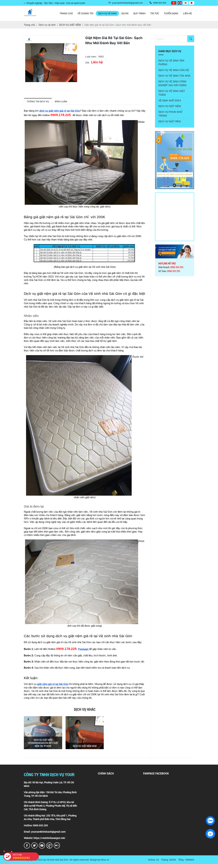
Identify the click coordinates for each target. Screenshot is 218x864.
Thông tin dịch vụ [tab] (38, 101)
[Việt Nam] (173, 3)
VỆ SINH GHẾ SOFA (169, 100)
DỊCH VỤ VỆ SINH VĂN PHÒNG (171, 62)
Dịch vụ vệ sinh (107, 13)
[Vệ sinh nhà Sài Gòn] (174, 132)
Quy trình (139, 13)
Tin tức (154, 13)
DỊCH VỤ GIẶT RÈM (169, 121)
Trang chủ (66, 13)
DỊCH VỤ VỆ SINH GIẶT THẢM (171, 93)
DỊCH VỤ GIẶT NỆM (169, 106)
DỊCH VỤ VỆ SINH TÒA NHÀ (174, 75)
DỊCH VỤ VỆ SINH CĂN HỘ (173, 70)
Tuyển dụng (171, 13)
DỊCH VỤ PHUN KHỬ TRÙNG (170, 113)
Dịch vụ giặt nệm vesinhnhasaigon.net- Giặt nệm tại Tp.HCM (43, 742)
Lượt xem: (91, 56)
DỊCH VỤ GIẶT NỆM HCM (85, 745)
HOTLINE (21, 856)
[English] (179, 3)
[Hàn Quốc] (185, 3)
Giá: (87, 62)
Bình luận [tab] (61, 101)
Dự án (124, 13)
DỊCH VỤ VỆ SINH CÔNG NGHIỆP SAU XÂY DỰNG (172, 83)
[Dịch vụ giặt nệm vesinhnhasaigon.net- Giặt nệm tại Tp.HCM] (43, 732)
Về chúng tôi (85, 13)
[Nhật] (191, 3)
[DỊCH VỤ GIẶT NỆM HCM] (85, 732)
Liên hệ (187, 13)
